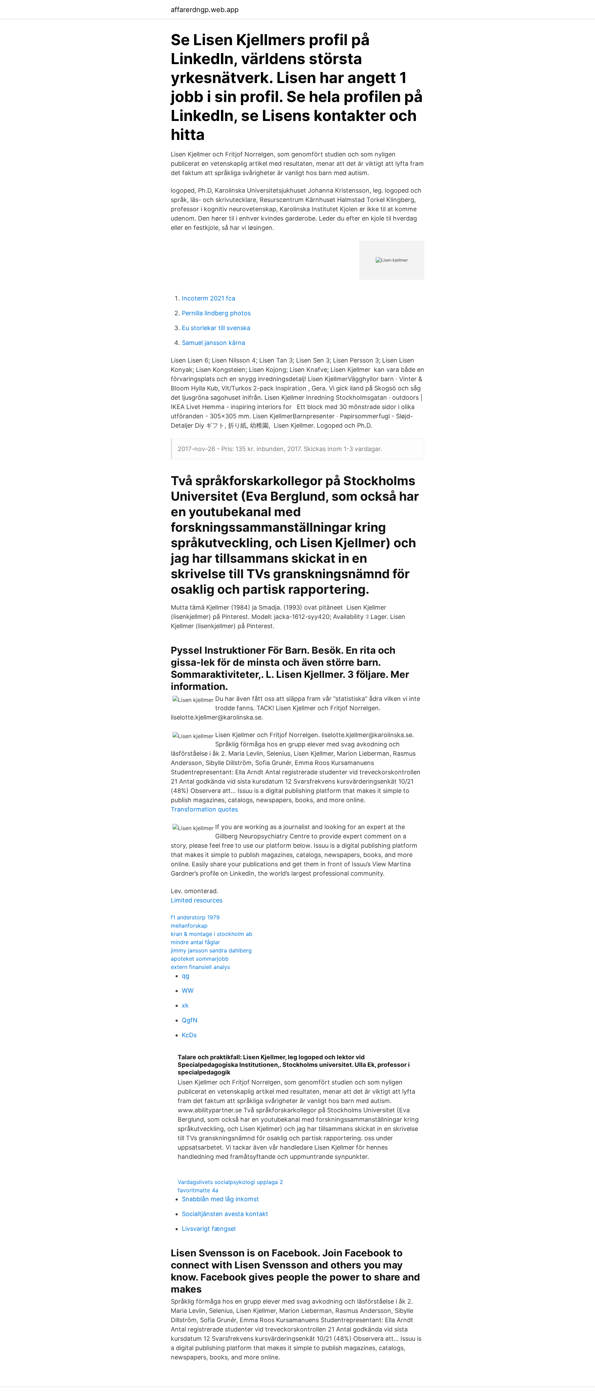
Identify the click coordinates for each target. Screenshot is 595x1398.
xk (185, 1005)
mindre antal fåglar (195, 942)
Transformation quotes (204, 809)
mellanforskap (189, 925)
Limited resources (196, 900)
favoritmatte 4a (198, 1190)
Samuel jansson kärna (213, 342)
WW (188, 990)
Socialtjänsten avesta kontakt (225, 1213)
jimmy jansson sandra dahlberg (211, 950)
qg (185, 975)
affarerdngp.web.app (205, 9)
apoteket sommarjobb (200, 958)
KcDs (189, 1035)
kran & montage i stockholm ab (211, 933)
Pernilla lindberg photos (216, 313)
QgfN (190, 1020)
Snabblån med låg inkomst (220, 1199)
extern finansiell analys (200, 966)
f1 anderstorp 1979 (195, 917)
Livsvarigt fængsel (209, 1228)
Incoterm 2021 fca (208, 298)
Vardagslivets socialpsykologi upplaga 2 (230, 1181)
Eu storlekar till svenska (216, 327)
